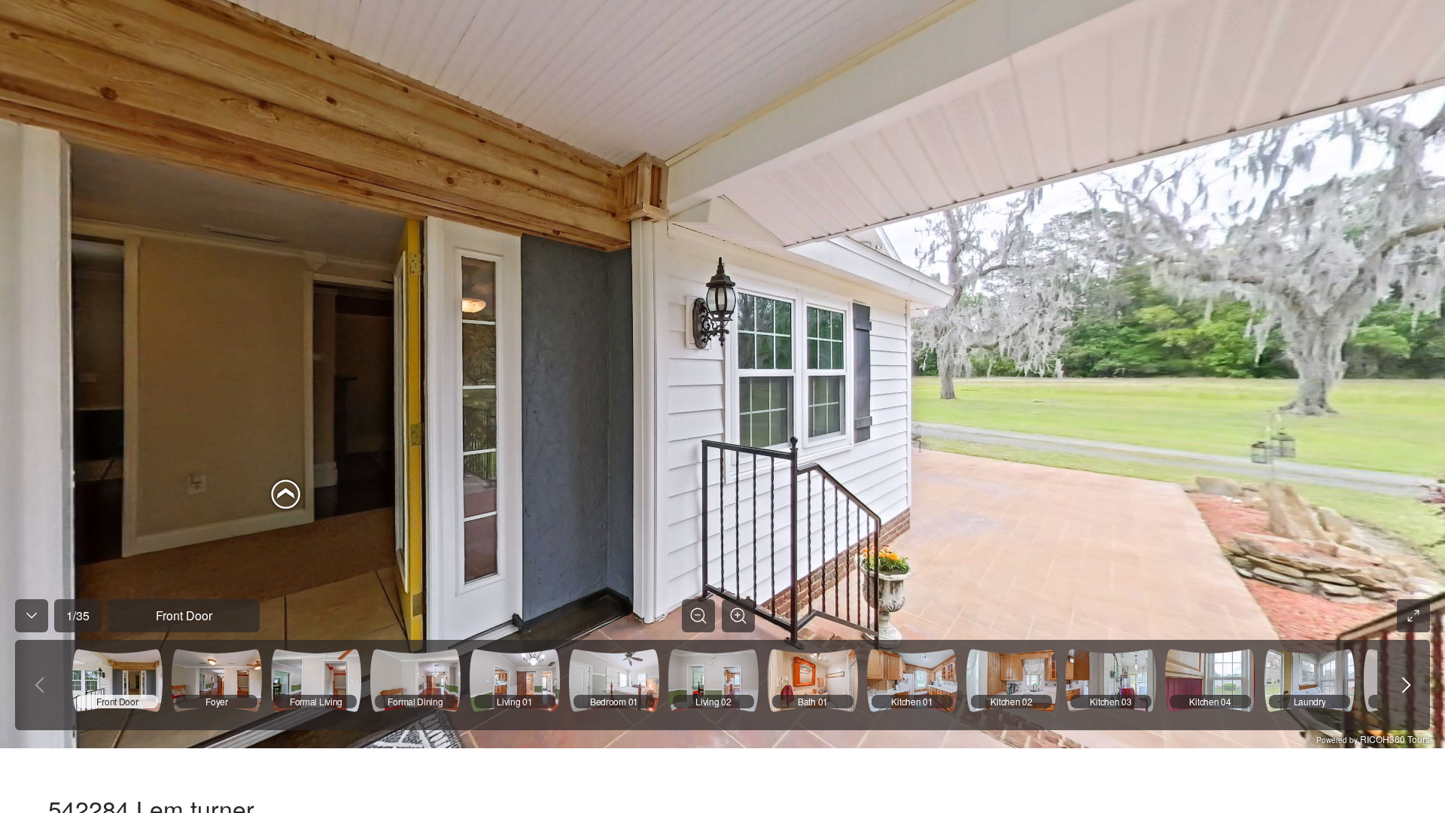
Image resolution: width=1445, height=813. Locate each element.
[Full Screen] (1413, 615)
